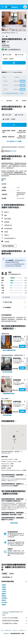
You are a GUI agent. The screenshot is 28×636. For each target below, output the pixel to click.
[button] (2, 7)
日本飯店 (4, 591)
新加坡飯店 (4, 598)
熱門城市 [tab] (11, 573)
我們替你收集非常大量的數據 (10, 620)
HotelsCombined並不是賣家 (10, 618)
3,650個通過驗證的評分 (14, 49)
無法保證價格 (5, 613)
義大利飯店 (4, 602)
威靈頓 (21, 630)
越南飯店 (4, 600)
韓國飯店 (4, 593)
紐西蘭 (6, 630)
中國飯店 (4, 589)
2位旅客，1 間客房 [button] (8, 59)
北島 (14, 630)
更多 (2, 180)
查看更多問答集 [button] (14, 523)
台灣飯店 (4, 587)
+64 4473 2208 (6, 47)
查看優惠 (22, 346)
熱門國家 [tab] (4, 573)
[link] (9, 350)
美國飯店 (4, 596)
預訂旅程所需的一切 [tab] (7, 577)
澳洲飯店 (4, 585)
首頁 (2, 630)
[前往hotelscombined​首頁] (11, 7)
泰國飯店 (4, 604)
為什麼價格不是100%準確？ (10, 623)
